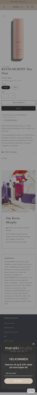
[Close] (33, 344)
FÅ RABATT (18, 381)
